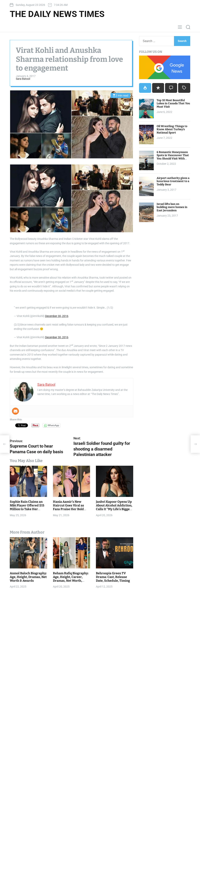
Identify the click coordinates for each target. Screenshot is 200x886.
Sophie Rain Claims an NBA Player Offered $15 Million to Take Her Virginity (27, 507)
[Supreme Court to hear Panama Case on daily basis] (4, 444)
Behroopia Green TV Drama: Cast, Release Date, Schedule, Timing (113, 576)
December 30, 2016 (56, 316)
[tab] (145, 88)
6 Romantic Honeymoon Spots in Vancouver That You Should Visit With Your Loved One (173, 157)
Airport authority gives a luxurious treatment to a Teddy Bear (173, 181)
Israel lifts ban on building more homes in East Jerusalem (172, 207)
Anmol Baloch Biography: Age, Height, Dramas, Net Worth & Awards (28, 576)
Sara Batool (23, 78)
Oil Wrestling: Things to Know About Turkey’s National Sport (172, 130)
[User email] (15, 411)
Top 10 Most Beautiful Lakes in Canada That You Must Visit (173, 104)
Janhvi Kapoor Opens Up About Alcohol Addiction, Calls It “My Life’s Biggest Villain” (114, 507)
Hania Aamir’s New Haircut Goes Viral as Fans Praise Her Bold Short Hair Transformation (68, 509)
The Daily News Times (57, 14)
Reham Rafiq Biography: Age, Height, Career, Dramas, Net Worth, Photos (71, 578)
